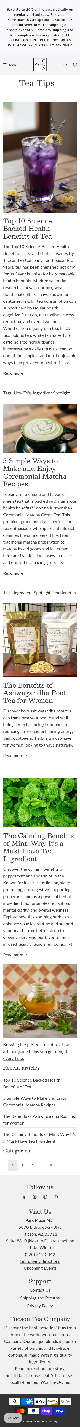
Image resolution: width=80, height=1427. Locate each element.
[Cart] (74, 64)
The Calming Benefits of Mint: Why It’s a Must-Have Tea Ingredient (38, 847)
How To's (22, 392)
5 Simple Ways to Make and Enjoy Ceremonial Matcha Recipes (35, 472)
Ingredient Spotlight (51, 392)
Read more (13, 372)
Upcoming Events (40, 1267)
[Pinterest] (45, 1197)
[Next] (61, 1165)
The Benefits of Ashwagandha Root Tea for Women (34, 692)
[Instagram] (34, 1197)
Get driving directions (40, 1261)
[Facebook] (24, 1197)
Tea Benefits (64, 592)
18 (50, 1165)
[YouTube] (55, 1197)
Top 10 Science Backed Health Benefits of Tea (27, 228)
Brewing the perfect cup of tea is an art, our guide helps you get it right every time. (36, 1051)
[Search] (65, 64)
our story (56, 1368)
